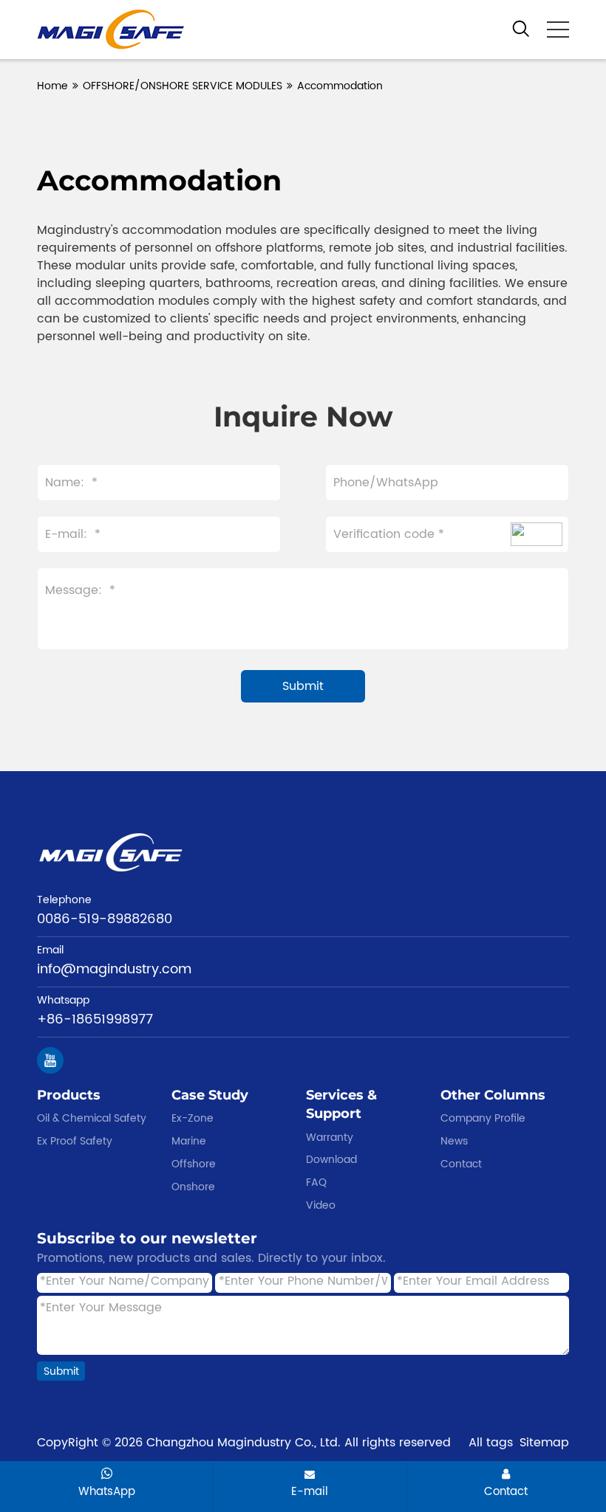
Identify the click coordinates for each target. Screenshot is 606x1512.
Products (69, 1095)
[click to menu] (558, 29)
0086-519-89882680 (104, 919)
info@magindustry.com (114, 969)
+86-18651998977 (95, 1019)
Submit (61, 1371)
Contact (506, 1491)
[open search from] (521, 28)
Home (52, 85)
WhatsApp (106, 1491)
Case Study (209, 1095)
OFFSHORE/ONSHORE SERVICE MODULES (182, 85)
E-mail (309, 1491)
